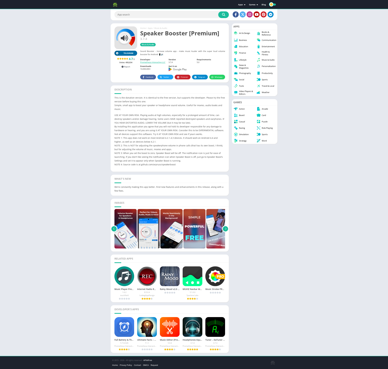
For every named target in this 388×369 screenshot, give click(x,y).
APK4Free (147, 360)
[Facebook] (236, 14)
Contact (137, 365)
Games (252, 4)
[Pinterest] (264, 14)
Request (154, 365)
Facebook (149, 77)
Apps (240, 4)
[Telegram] (271, 14)
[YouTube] (257, 14)
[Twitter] (243, 14)
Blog (264, 4)
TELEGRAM (128, 53)
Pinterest (184, 77)
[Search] (223, 14)
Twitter (166, 77)
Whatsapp (218, 77)
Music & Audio (160, 28)
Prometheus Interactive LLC (152, 62)
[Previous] (114, 228)
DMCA (146, 365)
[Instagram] (250, 14)
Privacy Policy (126, 365)
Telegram (201, 77)
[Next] (225, 228)
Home (143, 28)
